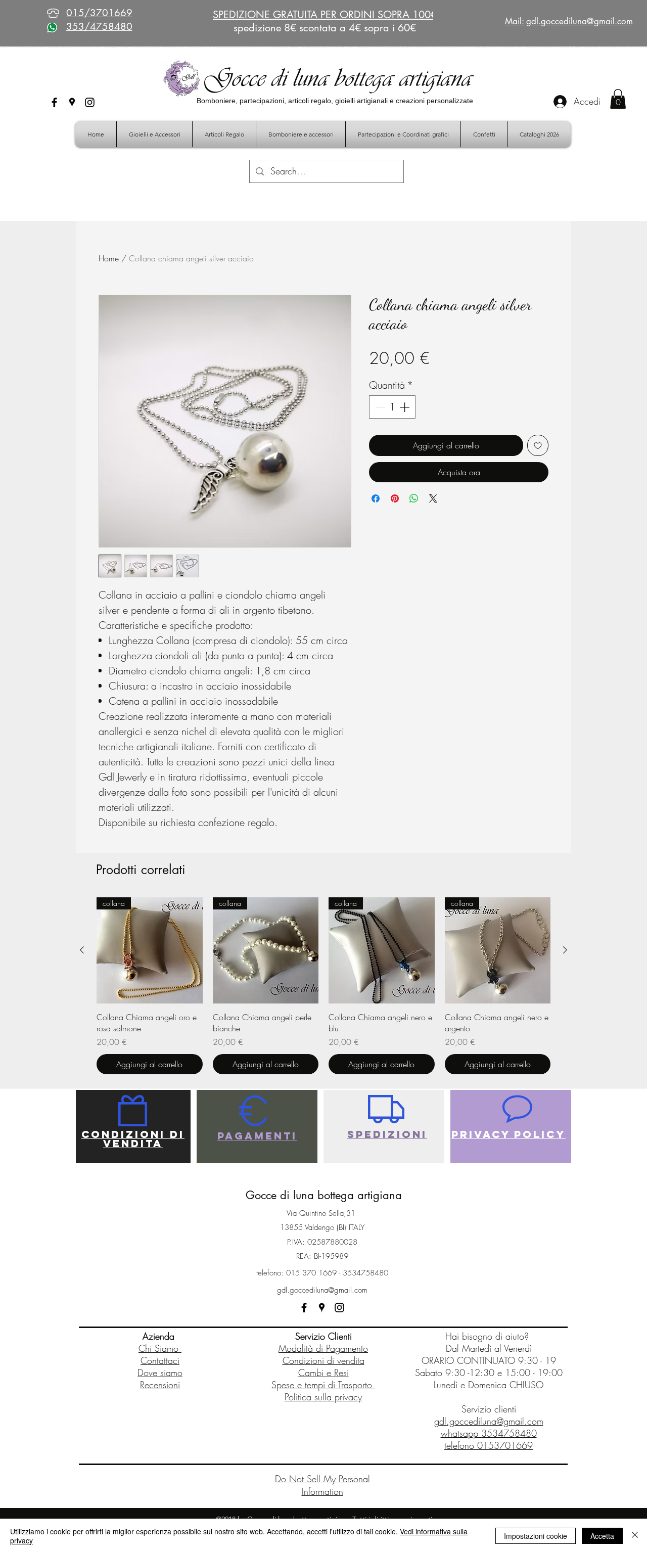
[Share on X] (433, 498)
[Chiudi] (635, 1536)
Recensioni (160, 1385)
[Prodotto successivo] (565, 950)
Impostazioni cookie (535, 1536)
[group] (323, 986)
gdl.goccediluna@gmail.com (322, 1290)
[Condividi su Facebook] (375, 498)
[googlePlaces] (72, 102)
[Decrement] (379, 407)
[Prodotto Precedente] (82, 950)
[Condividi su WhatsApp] (414, 498)
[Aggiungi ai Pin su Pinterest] (395, 498)
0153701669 (505, 1445)
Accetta (602, 1536)
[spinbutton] (392, 407)
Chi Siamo (159, 1348)
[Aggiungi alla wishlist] (537, 445)
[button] (618, 99)
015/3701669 (99, 13)
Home (109, 258)
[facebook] (54, 102)
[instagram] (89, 102)
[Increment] (405, 407)
